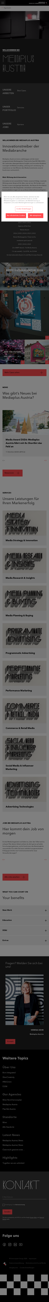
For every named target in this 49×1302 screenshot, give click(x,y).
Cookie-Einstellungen (23, 209)
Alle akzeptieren (35, 215)
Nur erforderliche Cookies (16, 215)
